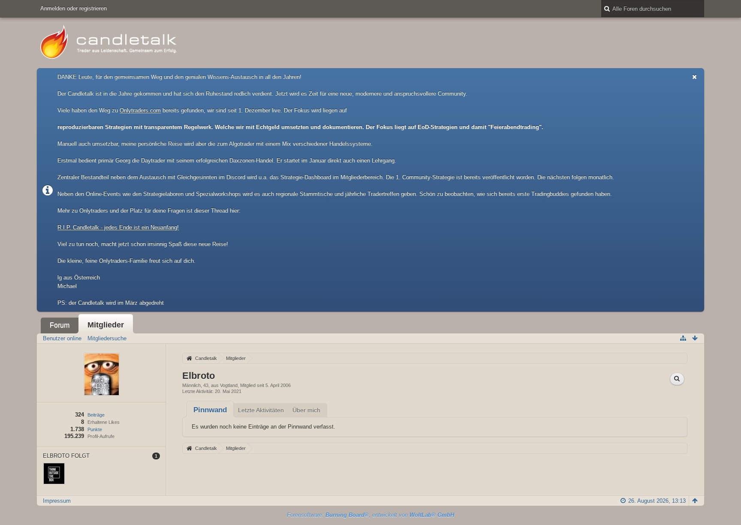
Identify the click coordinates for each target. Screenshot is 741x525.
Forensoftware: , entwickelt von (370, 515)
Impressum (57, 501)
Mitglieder (105, 325)
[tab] (210, 410)
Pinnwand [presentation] (210, 410)
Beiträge (96, 414)
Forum (59, 325)
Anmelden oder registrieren (73, 8)
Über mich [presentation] (306, 410)
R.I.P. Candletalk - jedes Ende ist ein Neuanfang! (118, 227)
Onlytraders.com (140, 110)
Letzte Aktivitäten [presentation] (261, 410)
